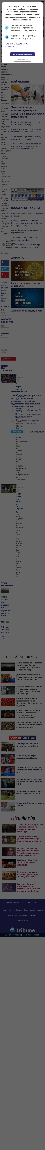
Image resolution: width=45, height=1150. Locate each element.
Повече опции (22, 59)
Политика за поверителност (17, 44)
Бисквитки (9, 46)
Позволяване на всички (22, 54)
